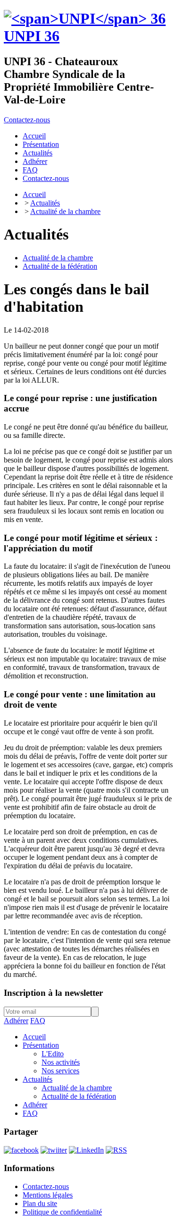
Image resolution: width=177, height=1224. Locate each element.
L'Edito (53, 1054)
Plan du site (40, 1203)
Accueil (34, 194)
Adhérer (16, 1021)
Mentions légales (48, 1195)
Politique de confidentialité (62, 1212)
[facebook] (21, 1150)
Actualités (45, 203)
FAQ (37, 1021)
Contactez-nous (27, 120)
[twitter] (54, 1150)
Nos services (60, 1071)
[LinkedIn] (86, 1150)
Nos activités (61, 1062)
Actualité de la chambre (65, 211)
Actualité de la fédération (60, 266)
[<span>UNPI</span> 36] (85, 18)
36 (31, 35)
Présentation (41, 1045)
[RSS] (116, 1150)
